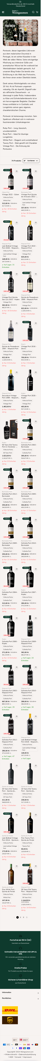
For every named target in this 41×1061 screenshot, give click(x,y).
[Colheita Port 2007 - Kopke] (30, 577)
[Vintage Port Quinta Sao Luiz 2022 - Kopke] (11, 282)
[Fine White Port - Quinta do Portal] (11, 874)
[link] (20, 1015)
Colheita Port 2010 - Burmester (29, 544)
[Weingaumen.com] (20, 12)
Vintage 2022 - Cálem (10, 194)
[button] (3, 12)
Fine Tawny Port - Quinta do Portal (28, 839)
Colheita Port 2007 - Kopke (29, 593)
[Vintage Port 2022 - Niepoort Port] (30, 230)
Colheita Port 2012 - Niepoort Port (10, 741)
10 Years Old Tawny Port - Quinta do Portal (29, 790)
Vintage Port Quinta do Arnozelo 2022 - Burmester (29, 195)
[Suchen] (33, 12)
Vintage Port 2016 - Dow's (29, 347)
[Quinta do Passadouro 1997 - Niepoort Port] (11, 331)
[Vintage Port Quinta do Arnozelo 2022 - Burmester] (30, 179)
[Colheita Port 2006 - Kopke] (11, 626)
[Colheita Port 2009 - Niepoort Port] (30, 626)
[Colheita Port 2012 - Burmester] (11, 478)
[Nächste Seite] (27, 917)
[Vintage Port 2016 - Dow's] (30, 331)
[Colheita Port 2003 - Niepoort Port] (11, 675)
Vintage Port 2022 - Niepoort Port (29, 247)
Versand (18, 1057)
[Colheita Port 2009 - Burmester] (11, 528)
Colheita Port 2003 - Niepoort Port (10, 692)
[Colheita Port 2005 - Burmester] (30, 478)
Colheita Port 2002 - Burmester (29, 446)
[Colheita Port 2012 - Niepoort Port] (11, 724)
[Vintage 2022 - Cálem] (11, 179)
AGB (11, 1057)
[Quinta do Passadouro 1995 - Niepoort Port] (30, 282)
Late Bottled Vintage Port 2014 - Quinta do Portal (10, 839)
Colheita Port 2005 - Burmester (29, 495)
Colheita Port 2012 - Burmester (10, 495)
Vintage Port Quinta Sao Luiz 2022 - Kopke (10, 298)
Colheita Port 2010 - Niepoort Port (29, 692)
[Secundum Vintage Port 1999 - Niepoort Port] (11, 380)
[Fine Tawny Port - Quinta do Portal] (30, 822)
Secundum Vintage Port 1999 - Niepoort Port (10, 397)
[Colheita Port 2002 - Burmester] (30, 429)
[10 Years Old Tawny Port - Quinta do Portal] (30, 773)
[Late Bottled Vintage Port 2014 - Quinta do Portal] (11, 822)
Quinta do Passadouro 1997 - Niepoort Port (10, 347)
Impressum (27, 1057)
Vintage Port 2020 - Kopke (29, 397)
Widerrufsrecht (11, 1054)
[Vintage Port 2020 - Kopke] (30, 380)
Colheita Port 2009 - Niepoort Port (29, 642)
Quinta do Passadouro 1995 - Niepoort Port (29, 298)
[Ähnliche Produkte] (16, 171)
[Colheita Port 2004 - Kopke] (11, 577)
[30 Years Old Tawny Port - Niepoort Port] (30, 874)
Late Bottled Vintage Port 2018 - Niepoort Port (29, 741)
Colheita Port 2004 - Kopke (10, 593)
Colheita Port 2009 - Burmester (10, 544)
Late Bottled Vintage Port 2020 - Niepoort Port (10, 247)
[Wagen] (37, 12)
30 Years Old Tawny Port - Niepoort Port (29, 890)
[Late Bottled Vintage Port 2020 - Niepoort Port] (11, 230)
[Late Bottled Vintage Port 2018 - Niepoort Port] (30, 724)
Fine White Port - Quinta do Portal (9, 890)
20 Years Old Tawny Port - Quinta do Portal (9, 790)
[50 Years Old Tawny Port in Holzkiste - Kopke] (11, 429)
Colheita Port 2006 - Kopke (10, 642)
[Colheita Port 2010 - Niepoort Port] (30, 675)
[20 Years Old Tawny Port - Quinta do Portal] (11, 773)
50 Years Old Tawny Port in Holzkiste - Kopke (9, 446)
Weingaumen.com (26, 1052)
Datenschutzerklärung (27, 1054)
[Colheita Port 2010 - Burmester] (30, 528)
